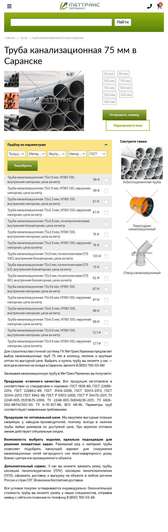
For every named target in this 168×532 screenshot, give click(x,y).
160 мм (125, 88)
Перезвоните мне (128, 125)
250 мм (126, 95)
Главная (10, 37)
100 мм (109, 81)
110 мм (125, 81)
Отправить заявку (124, 115)
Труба (24, 37)
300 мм (109, 102)
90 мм (123, 74)
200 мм (109, 95)
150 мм (109, 88)
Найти (123, 21)
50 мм (108, 74)
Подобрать (23, 165)
